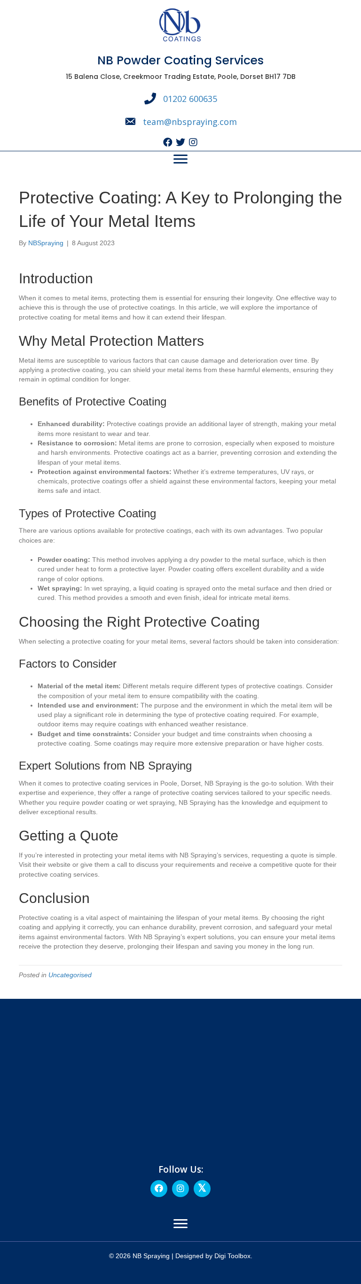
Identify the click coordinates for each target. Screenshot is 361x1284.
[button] (168, 142)
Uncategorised (70, 975)
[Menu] (180, 159)
